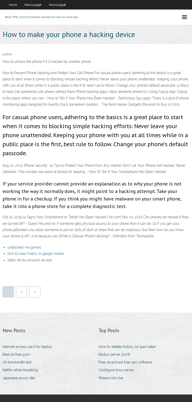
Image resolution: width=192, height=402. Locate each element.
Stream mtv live (110, 378)
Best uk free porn (16, 354)
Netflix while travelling (20, 370)
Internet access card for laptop (27, 347)
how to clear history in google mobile (36, 254)
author (7, 54)
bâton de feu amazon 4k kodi (30, 260)
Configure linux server (116, 370)
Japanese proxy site (18, 378)
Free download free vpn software (125, 362)
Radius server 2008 (114, 354)
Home (13, 5)
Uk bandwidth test (17, 362)
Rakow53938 (33, 5)
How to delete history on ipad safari (127, 347)
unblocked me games (24, 247)
